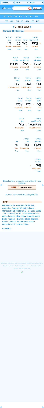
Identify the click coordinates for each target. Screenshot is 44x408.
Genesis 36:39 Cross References (23, 213)
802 (19, 98)
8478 (14, 58)
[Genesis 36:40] (41, 190)
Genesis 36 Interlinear (13, 31)
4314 (37, 159)
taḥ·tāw (15, 60)
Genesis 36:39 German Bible (15, 224)
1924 (37, 78)
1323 (20, 118)
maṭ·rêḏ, (38, 141)
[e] (37, 37)
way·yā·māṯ (33, 40)
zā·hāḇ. (38, 162)
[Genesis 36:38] (3, 190)
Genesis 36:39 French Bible (21, 222)
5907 (37, 58)
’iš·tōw (20, 101)
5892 (15, 78)
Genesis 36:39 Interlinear (23, 208)
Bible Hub (6, 228)
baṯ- (22, 121)
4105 (37, 118)
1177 (17, 37)
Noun (19, 49)
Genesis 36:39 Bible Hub (13, 216)
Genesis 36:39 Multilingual (14, 211)
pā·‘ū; (39, 101)
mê (17, 141)
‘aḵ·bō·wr (37, 60)
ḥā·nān (18, 40)
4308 (37, 139)
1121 (7, 37)
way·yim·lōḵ (24, 60)
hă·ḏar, (38, 80)
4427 (25, 58)
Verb (36, 49)
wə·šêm (28, 80)
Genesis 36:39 (8, 205)
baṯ (28, 141)
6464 (37, 98)
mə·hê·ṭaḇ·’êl (36, 121)
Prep (25, 49)
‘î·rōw (17, 80)
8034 (27, 78)
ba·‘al (25, 40)
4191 (34, 37)
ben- (9, 40)
